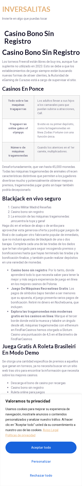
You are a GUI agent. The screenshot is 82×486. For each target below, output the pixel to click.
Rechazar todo (41, 475)
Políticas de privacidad (20, 435)
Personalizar (41, 461)
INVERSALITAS (26, 9)
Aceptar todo (41, 447)
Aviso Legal (50, 430)
